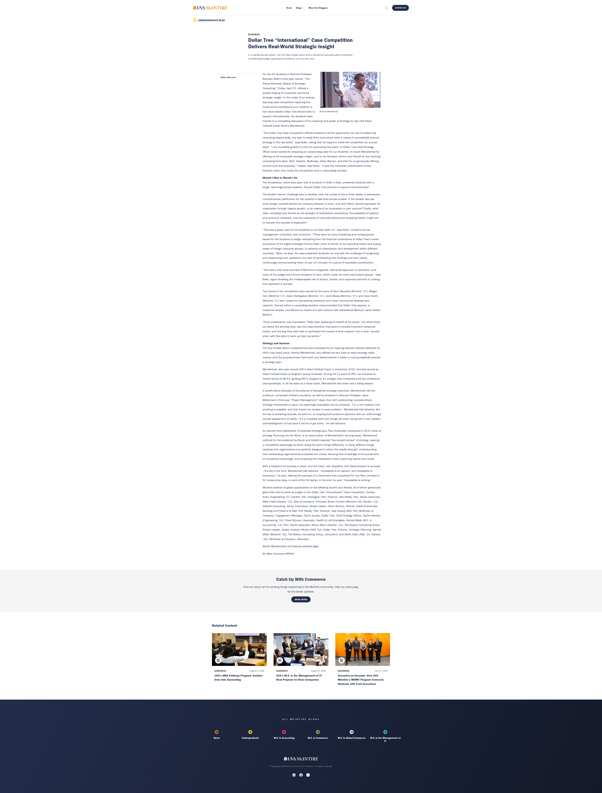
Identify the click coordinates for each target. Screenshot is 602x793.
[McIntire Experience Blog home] (210, 7)
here (315, 546)
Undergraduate (250, 737)
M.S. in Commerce (318, 737)
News (217, 737)
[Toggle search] (386, 8)
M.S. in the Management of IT (385, 739)
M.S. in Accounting (284, 737)
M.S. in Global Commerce (352, 737)
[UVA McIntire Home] (301, 759)
